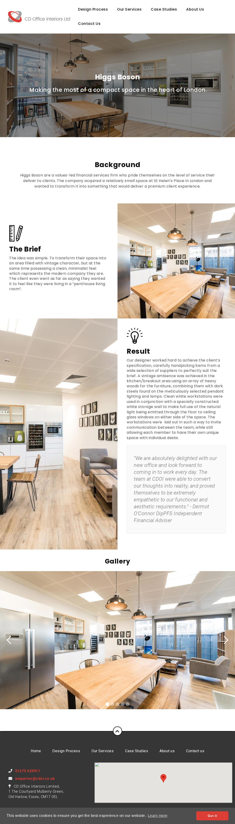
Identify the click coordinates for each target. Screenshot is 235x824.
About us (167, 751)
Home (36, 751)
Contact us (195, 751)
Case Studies (164, 9)
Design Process (93, 9)
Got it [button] (212, 816)
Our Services (129, 9)
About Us (195, 9)
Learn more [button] (158, 816)
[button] (163, 778)
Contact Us (89, 23)
